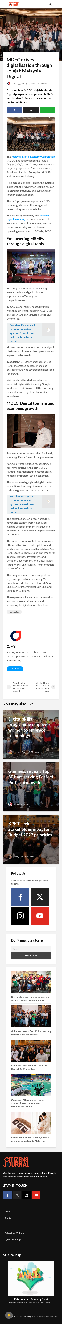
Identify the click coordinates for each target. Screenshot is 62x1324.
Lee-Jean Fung (20, 752)
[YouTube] (40, 916)
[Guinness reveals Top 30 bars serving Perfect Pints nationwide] (31, 786)
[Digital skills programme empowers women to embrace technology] (31, 734)
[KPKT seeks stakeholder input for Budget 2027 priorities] (31, 838)
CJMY (13, 83)
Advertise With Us (14, 1232)
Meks (34, 1316)
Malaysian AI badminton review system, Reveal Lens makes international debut (27, 1103)
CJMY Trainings (13, 1239)
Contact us (10, 1218)
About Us (10, 1211)
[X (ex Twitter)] (40, 897)
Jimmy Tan (18, 857)
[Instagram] (20, 916)
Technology (14, 611)
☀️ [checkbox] (9, 1315)
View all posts (15, 669)
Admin (16, 804)
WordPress (52, 1316)
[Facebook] (20, 897)
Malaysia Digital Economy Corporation (33, 156)
